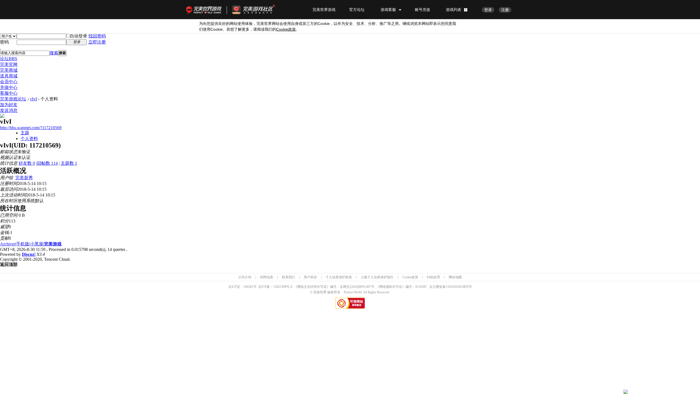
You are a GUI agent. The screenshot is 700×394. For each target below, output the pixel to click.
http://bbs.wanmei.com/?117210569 (31, 127)
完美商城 (9, 70)
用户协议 (310, 277)
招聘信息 (266, 277)
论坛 (8, 58)
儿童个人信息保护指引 (377, 277)
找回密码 (97, 36)
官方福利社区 (258, 9)
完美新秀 (24, 177)
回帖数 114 (47, 163)
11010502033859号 (459, 287)
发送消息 (9, 110)
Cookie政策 (410, 277)
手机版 (22, 244)
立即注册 (97, 42)
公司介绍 (244, 277)
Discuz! (29, 254)
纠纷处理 (433, 277)
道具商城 (9, 76)
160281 (248, 287)
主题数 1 (69, 163)
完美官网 (9, 64)
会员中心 (9, 81)
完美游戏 (53, 244)
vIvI (33, 99)
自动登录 (78, 36)
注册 (505, 10)
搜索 (53, 53)
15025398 (279, 287)
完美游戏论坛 (13, 99)
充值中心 (9, 87)
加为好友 (9, 104)
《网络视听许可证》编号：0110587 (401, 287)
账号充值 (422, 9)
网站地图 (455, 277)
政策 (286, 29)
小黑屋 (36, 244)
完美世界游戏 (205, 9)
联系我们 (288, 277)
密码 (4, 42)
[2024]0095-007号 (362, 287)
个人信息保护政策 (339, 277)
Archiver (7, 244)
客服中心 (9, 93)
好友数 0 (27, 163)
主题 (25, 133)
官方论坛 (356, 9)
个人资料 (29, 138)
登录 (488, 10)
